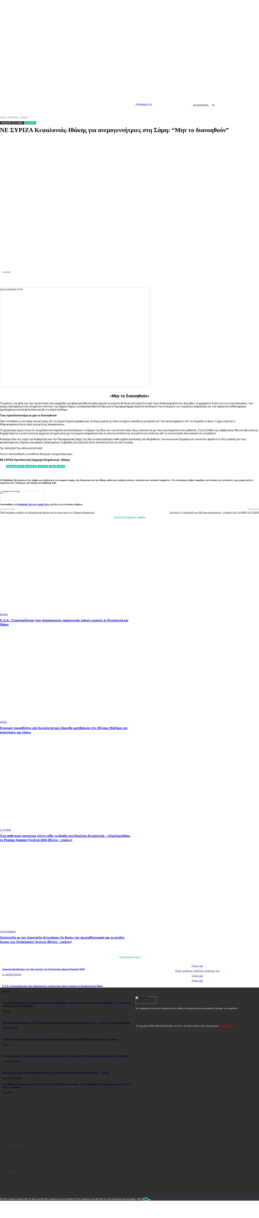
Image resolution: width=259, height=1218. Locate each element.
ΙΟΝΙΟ (3, 722)
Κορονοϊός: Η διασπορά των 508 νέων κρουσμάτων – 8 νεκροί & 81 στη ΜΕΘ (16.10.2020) (214, 512)
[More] (183, 280)
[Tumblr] (151, 281)
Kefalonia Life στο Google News (33, 504)
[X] (86, 281)
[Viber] (172, 281)
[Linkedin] (119, 281)
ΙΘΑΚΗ (4, 614)
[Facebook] (75, 281)
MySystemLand (227, 1026)
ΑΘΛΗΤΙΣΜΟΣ (8, 931)
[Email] (129, 281)
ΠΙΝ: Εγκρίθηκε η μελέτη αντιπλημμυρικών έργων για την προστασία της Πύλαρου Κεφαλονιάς (47, 512)
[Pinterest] (97, 281)
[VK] (162, 281)
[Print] (140, 281)
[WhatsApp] (108, 281)
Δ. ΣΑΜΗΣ (5, 830)
